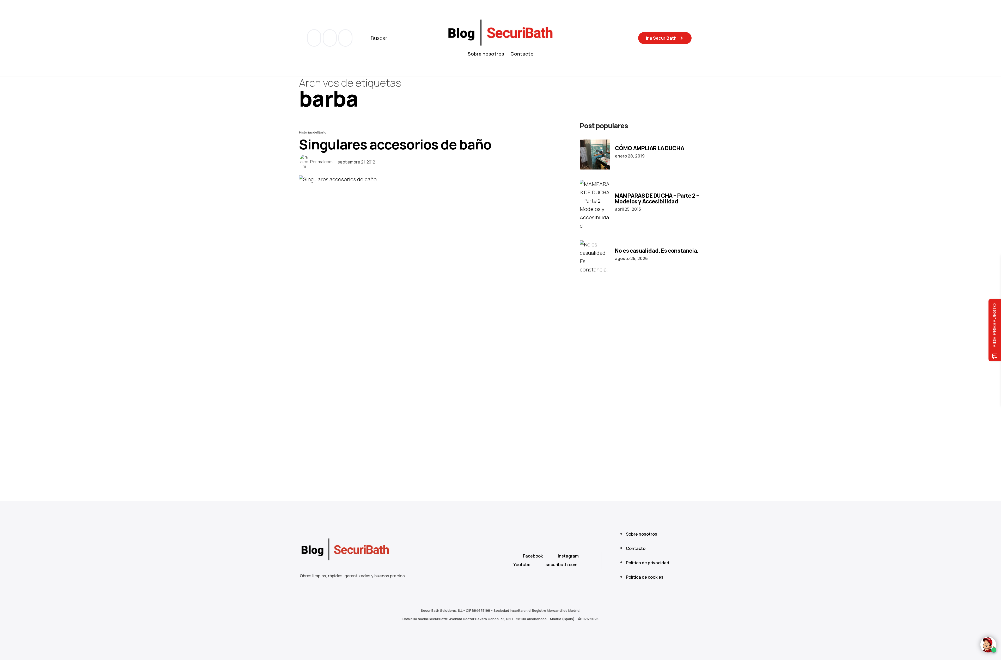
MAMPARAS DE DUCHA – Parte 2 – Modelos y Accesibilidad (657, 198)
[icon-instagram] (345, 37)
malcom (325, 162)
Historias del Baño (312, 132)
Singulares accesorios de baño (395, 144)
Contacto (522, 54)
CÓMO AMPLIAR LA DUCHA (649, 148)
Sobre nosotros (486, 54)
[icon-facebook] (314, 37)
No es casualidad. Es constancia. (657, 250)
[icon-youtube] (330, 37)
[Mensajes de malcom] (304, 161)
